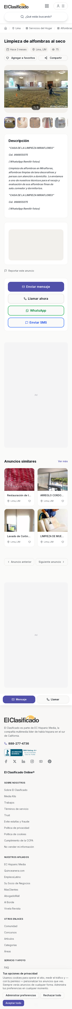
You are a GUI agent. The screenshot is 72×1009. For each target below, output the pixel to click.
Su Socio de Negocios (17, 883)
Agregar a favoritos (23, 57)
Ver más (63, 461)
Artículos (9, 938)
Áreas (7, 951)
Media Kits (10, 796)
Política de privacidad (16, 827)
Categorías (10, 945)
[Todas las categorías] (47, 6)
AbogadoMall (12, 895)
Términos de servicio (16, 808)
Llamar (55, 699)
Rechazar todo (52, 995)
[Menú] (60, 6)
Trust (7, 815)
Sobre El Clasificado (15, 789)
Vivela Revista (12, 908)
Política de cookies (15, 834)
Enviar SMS (38, 322)
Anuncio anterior (21, 561)
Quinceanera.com (14, 870)
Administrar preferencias (21, 995)
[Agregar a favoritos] (29, 501)
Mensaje (21, 699)
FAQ (6, 967)
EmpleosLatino (12, 876)
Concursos (10, 932)
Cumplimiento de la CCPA (18, 840)
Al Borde (9, 902)
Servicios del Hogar (40, 28)
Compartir (56, 57)
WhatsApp (38, 310)
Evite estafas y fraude (16, 821)
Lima (18, 28)
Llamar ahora (38, 298)
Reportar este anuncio (21, 270)
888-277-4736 (18, 743)
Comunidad (10, 926)
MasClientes (11, 889)
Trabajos (9, 802)
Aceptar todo (13, 1002)
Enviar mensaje (38, 286)
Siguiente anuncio (50, 561)
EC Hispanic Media (15, 864)
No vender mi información (19, 846)
